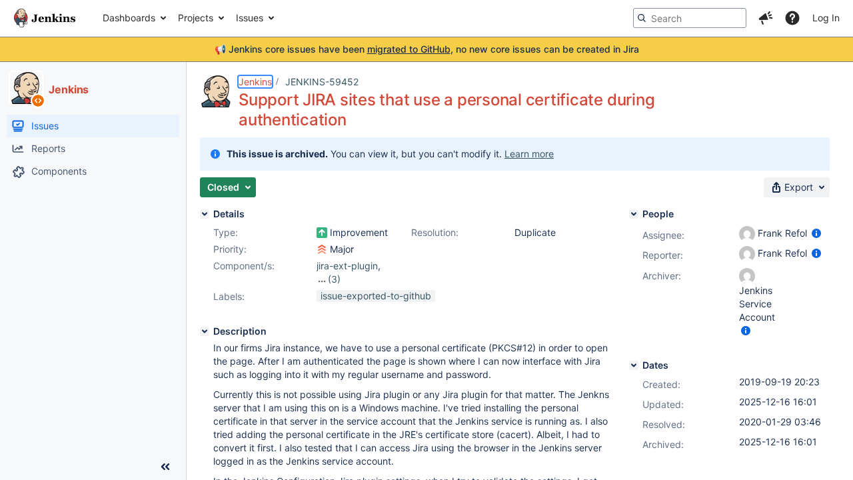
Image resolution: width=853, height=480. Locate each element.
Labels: (229, 296)
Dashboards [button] (129, 17)
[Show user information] (816, 233)
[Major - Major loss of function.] (322, 249)
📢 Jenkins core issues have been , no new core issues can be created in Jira (427, 49)
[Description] (204, 331)
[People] (633, 214)
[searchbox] (690, 18)
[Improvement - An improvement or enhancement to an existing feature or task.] (322, 232)
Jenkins (255, 81)
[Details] (204, 214)
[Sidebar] (165, 467)
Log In (826, 17)
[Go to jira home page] (45, 18)
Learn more (529, 153)
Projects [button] (195, 17)
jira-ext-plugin (347, 265)
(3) (334, 279)
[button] (765, 18)
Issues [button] (249, 17)
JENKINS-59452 (322, 81)
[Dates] (633, 365)
